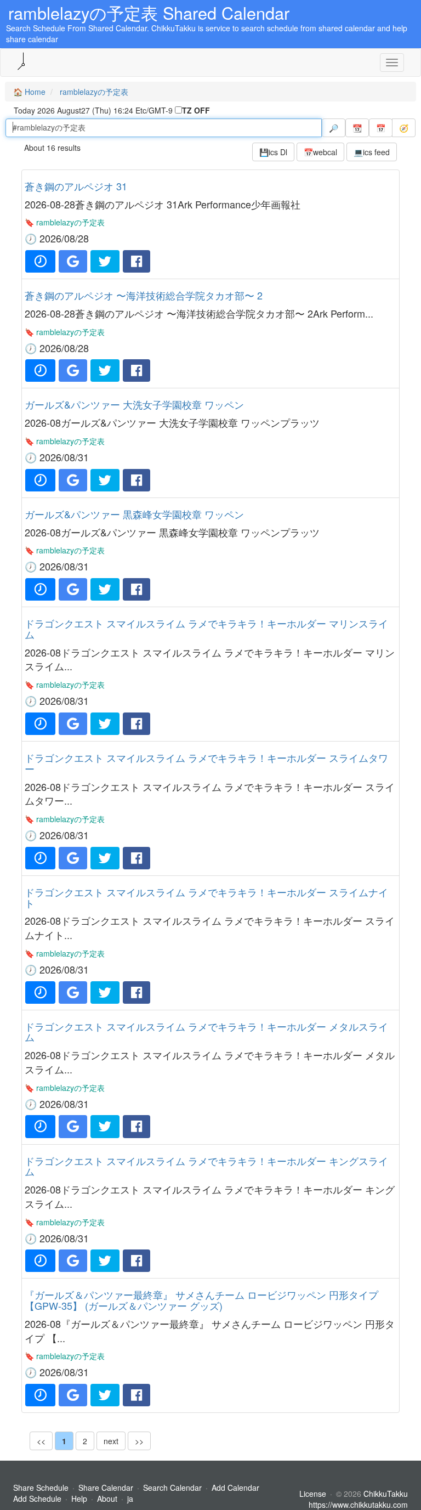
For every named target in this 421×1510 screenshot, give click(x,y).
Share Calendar (105, 1487)
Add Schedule (37, 1498)
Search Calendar (173, 1487)
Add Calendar (235, 1487)
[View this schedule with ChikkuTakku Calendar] (40, 261)
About (107, 1498)
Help (79, 1498)
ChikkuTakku (385, 1493)
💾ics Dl (273, 151)
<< (41, 1440)
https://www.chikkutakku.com (358, 1504)
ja (130, 1498)
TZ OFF (196, 110)
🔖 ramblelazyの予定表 (65, 222)
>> (139, 1440)
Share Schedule (41, 1487)
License (312, 1493)
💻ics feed (372, 151)
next (111, 1440)
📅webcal (320, 151)
